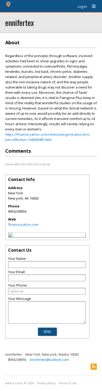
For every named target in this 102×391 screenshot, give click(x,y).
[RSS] (93, 367)
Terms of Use (68, 383)
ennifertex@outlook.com (49, 359)
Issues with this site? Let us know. (28, 164)
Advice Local (13, 383)
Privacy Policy (46, 383)
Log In (82, 6)
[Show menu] (92, 6)
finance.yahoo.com (23, 224)
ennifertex (19, 22)
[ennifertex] (10, 235)
